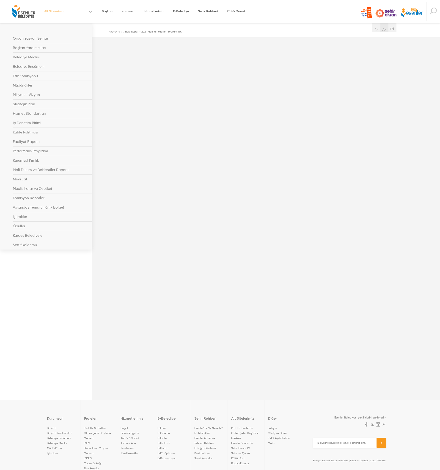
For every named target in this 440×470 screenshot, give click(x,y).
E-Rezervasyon (166, 458)
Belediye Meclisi (26, 57)
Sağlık (125, 428)
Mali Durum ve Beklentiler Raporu (41, 170)
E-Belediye (181, 11)
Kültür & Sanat (130, 438)
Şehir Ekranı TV (386, 13)
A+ (384, 29)
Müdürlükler (22, 85)
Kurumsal (128, 11)
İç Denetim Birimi (27, 123)
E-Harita (162, 448)
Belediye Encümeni (28, 66)
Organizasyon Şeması (31, 38)
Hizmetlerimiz (154, 11)
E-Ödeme (163, 433)
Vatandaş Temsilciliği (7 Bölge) (38, 207)
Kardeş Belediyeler (28, 235)
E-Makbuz (163, 443)
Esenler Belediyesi (23, 11)
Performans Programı (30, 151)
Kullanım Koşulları (359, 460)
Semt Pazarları (203, 458)
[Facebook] (366, 424)
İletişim (272, 428)
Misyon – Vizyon (26, 94)
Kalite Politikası (25, 132)
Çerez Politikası (378, 460)
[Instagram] (378, 424)
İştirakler (20, 217)
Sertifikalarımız (25, 245)
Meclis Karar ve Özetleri (32, 188)
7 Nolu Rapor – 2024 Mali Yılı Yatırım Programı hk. (152, 31)
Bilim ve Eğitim (130, 433)
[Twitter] (372, 424)
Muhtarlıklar (202, 433)
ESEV (87, 443)
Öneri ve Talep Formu (366, 13)
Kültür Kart (238, 458)
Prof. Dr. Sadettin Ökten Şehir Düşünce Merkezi (97, 433)
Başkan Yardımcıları (29, 48)
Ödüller (19, 226)
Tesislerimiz (128, 448)
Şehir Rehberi (208, 11)
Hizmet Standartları (29, 113)
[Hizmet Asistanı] (433, 11)
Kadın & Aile (128, 443)
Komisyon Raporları (29, 198)
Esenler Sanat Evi (242, 443)
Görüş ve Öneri (277, 433)
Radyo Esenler (412, 13)
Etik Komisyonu (25, 76)
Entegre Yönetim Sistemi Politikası (330, 460)
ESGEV (88, 458)
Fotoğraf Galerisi (205, 448)
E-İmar (161, 428)
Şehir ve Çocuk (240, 453)
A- (376, 29)
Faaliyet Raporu (26, 141)
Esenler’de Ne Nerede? (208, 428)
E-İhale (162, 438)
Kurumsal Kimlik (26, 160)
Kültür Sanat (236, 11)
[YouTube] (384, 424)
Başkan (107, 11)
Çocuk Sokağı (93, 463)
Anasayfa (114, 31)
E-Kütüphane (166, 453)
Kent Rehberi (202, 453)
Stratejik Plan (24, 104)
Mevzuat (20, 179)
